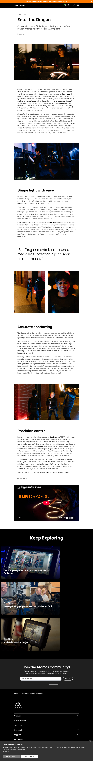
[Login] (66, 5)
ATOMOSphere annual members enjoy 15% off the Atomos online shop (46, 1)
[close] (90, 741)
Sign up (67, 679)
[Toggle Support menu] (78, 734)
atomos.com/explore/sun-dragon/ (56, 472)
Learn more (6, 752)
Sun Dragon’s (55, 437)
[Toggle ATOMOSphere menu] (78, 720)
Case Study (25, 693)
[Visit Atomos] (19, 5)
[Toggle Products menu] (78, 716)
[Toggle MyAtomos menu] (78, 739)
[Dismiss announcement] (91, 1)
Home (16, 693)
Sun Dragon (59, 103)
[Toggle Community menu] (78, 730)
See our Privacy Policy (53, 684)
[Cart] (74, 5)
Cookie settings (29, 757)
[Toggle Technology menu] (78, 725)
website (40, 472)
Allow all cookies (11, 757)
